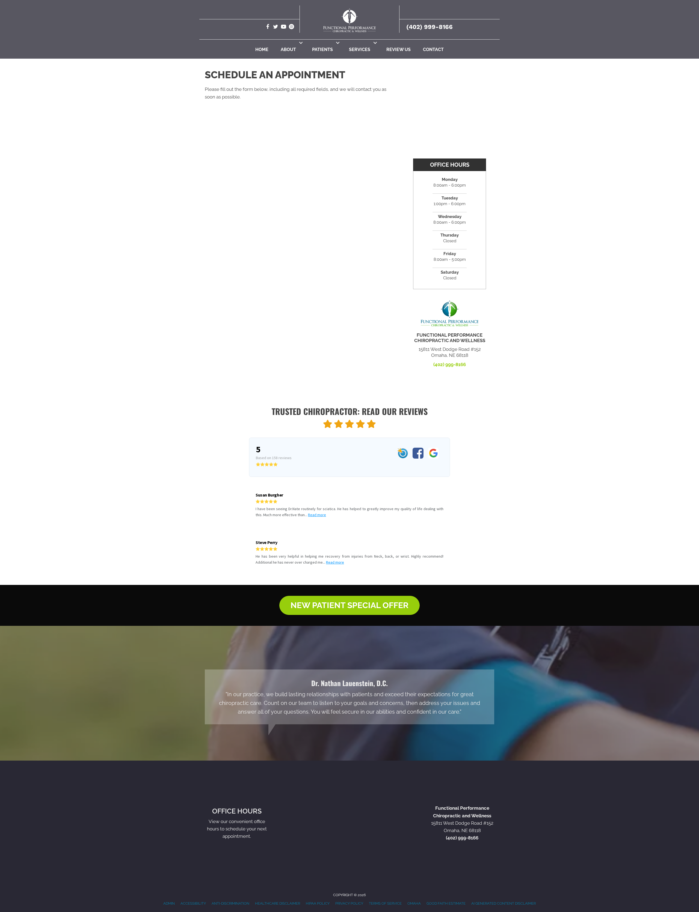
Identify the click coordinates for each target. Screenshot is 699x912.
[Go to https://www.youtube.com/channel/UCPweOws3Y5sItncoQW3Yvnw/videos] (283, 27)
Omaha (414, 903)
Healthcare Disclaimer (277, 903)
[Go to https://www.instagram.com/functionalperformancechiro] (291, 27)
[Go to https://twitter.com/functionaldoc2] (275, 27)
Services (359, 49)
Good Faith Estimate (446, 903)
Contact (433, 49)
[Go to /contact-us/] (237, 824)
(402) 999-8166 (429, 26)
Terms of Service (385, 903)
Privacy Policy (349, 903)
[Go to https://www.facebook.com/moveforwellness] (267, 27)
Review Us (398, 49)
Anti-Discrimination (230, 903)
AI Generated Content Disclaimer (503, 903)
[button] (301, 43)
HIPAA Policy (318, 903)
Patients (322, 49)
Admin (169, 903)
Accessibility (193, 903)
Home (261, 49)
